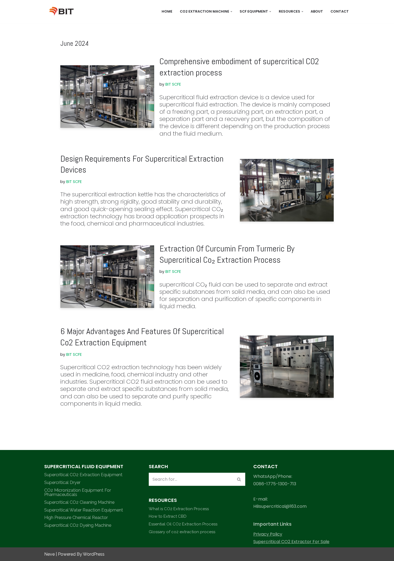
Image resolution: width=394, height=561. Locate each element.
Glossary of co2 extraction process (182, 531)
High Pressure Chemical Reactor (76, 517)
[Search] (239, 479)
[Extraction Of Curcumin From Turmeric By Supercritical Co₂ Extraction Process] (107, 276)
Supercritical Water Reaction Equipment (83, 510)
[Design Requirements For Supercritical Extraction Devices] (287, 190)
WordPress (94, 554)
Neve (49, 554)
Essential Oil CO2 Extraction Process (183, 524)
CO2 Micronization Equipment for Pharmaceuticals (77, 492)
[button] (231, 11)
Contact (339, 11)
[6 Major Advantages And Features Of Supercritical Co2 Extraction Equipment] (287, 366)
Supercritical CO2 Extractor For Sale (291, 542)
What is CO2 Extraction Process (179, 508)
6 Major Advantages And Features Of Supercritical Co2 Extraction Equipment (142, 337)
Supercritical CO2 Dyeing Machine (77, 525)
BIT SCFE (173, 84)
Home (167, 11)
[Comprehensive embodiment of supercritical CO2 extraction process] (107, 96)
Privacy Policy (267, 534)
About (317, 11)
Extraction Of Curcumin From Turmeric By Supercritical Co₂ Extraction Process (227, 254)
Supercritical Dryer (62, 482)
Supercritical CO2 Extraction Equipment (83, 474)
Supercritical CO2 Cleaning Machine (79, 502)
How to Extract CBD (168, 516)
